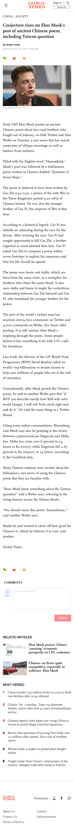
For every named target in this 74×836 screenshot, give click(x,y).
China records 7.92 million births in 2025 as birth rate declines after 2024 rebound (39, 694)
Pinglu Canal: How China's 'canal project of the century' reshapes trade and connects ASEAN (38, 763)
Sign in (57, 2)
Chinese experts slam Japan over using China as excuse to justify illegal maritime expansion (38, 722)
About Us (9, 811)
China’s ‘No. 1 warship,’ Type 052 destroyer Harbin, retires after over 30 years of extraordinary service (39, 708)
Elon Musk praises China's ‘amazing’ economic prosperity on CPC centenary (49, 648)
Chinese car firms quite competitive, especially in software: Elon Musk (47, 667)
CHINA (8, 16)
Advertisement (46, 816)
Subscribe (61, 7)
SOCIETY (22, 16)
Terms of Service (13, 822)
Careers (42, 811)
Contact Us (10, 816)
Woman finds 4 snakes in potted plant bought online (37, 750)
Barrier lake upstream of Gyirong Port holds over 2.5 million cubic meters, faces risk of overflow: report (39, 736)
